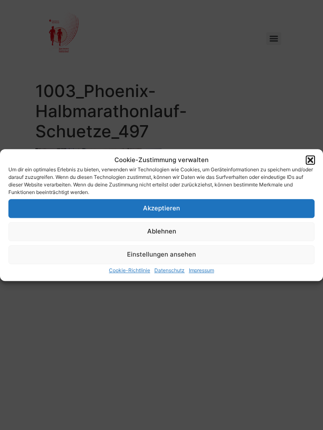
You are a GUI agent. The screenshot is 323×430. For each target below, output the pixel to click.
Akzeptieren (161, 208)
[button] (310, 160)
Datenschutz (169, 270)
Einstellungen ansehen (161, 254)
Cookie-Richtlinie (129, 270)
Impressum (201, 270)
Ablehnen (161, 231)
